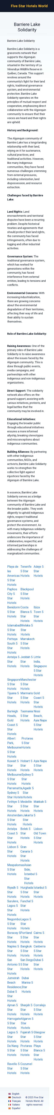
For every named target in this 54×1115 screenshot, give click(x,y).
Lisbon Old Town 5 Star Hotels (40, 835)
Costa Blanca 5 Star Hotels (26, 614)
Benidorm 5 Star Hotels (13, 611)
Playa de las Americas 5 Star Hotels (13, 576)
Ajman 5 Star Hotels (12, 1009)
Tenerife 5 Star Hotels (26, 571)
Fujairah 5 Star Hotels (26, 1036)
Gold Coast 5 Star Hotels (39, 700)
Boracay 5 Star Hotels (13, 937)
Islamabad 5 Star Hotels (14, 630)
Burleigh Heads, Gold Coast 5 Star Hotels (12, 722)
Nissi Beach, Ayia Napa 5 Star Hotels (40, 720)
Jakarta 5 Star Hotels (29, 819)
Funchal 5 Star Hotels (26, 905)
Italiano (16, 1104)
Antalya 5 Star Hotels (13, 661)
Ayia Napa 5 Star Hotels (40, 765)
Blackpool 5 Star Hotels (27, 593)
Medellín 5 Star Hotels (26, 806)
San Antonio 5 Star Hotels (13, 966)
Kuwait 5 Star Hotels (13, 765)
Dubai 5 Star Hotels (38, 964)
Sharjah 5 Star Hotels (26, 1009)
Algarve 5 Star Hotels (27, 1023)
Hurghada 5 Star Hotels (26, 892)
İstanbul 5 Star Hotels (40, 892)
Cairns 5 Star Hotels (39, 937)
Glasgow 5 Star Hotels (39, 1036)
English (15, 1093)
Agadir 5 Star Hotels (28, 792)
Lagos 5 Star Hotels (26, 923)
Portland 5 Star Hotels (26, 937)
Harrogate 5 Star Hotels (14, 1023)
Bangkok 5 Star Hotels (26, 951)
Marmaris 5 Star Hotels (26, 697)
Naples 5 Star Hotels (13, 951)
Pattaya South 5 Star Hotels (12, 645)
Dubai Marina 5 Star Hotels (27, 984)
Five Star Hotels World (29, 6)
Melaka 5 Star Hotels (27, 630)
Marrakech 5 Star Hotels (27, 643)
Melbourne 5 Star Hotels (14, 779)
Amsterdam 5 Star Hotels (15, 819)
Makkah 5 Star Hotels (40, 806)
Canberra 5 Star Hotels (39, 951)
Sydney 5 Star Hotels (27, 779)
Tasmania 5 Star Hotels (26, 715)
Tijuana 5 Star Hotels (13, 697)
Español (16, 1108)
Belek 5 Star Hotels (25, 833)
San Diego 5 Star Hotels (27, 964)
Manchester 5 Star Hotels (28, 684)
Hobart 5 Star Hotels (26, 765)
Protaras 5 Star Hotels (27, 743)
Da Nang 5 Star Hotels (12, 1050)
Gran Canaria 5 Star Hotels (26, 853)
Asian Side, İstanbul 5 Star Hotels (30, 874)
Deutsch (16, 1097)
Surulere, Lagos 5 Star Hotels (13, 908)
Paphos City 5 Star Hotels (12, 596)
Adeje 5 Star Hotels (39, 571)
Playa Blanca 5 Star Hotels (39, 1052)
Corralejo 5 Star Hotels (40, 1009)
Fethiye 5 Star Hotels (13, 806)
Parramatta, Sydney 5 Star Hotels (15, 792)
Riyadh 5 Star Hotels (12, 892)
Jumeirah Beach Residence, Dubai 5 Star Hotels (14, 989)
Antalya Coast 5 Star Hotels (12, 835)
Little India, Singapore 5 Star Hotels (40, 666)
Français (16, 1101)
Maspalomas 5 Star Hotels (15, 869)
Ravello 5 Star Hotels (13, 1068)
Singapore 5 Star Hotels (13, 684)
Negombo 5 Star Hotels (14, 923)
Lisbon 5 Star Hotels (12, 851)
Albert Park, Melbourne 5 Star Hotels (14, 747)
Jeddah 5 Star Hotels (26, 661)
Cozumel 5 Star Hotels (26, 1068)
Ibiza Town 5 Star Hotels (38, 614)
